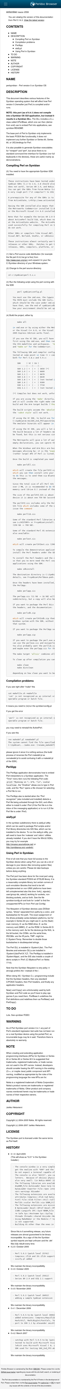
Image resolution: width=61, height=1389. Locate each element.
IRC (52, 1383)
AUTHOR (15, 63)
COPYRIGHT (17, 66)
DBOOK (37, 1369)
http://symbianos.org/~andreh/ (19, 847)
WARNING (15, 57)
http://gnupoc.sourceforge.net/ (19, 844)
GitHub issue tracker (8, 1372)
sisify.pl (18, 48)
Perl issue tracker (31, 1383)
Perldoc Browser (46, 4)
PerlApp (19, 45)
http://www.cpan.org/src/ (17, 259)
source (20, 12)
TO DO (14, 54)
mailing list (45, 1383)
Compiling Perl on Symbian (27, 39)
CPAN (26, 12)
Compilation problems (25, 42)
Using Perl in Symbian (25, 51)
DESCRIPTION (18, 35)
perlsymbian (11, 11)
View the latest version (34, 20)
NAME (14, 32)
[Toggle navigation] (6, 4)
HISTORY (15, 72)
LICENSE (15, 69)
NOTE (13, 60)
